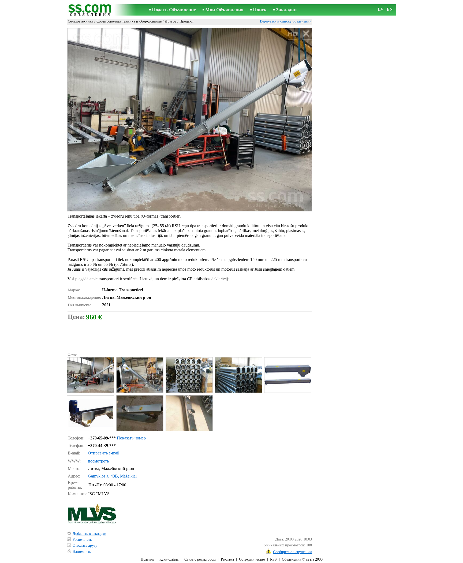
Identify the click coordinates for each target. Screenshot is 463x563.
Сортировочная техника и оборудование (129, 21)
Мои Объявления (224, 9)
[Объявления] (91, 10)
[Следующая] (307, 125)
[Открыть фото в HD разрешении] (189, 119)
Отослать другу (85, 545)
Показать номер (131, 438)
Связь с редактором (200, 559)
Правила (147, 559)
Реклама (227, 559)
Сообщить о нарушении (292, 552)
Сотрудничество (252, 559)
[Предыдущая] (72, 125)
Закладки (286, 9)
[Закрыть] (306, 34)
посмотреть (98, 461)
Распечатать (82, 540)
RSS (273, 559)
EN (390, 9)
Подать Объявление (174, 9)
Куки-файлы (169, 559)
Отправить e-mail (103, 453)
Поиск (260, 9)
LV (381, 9)
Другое (170, 21)
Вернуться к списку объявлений (286, 21)
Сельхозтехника (80, 21)
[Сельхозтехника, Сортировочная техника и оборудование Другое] (90, 375)
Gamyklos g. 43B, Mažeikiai (112, 476)
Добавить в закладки (89, 534)
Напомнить (82, 552)
